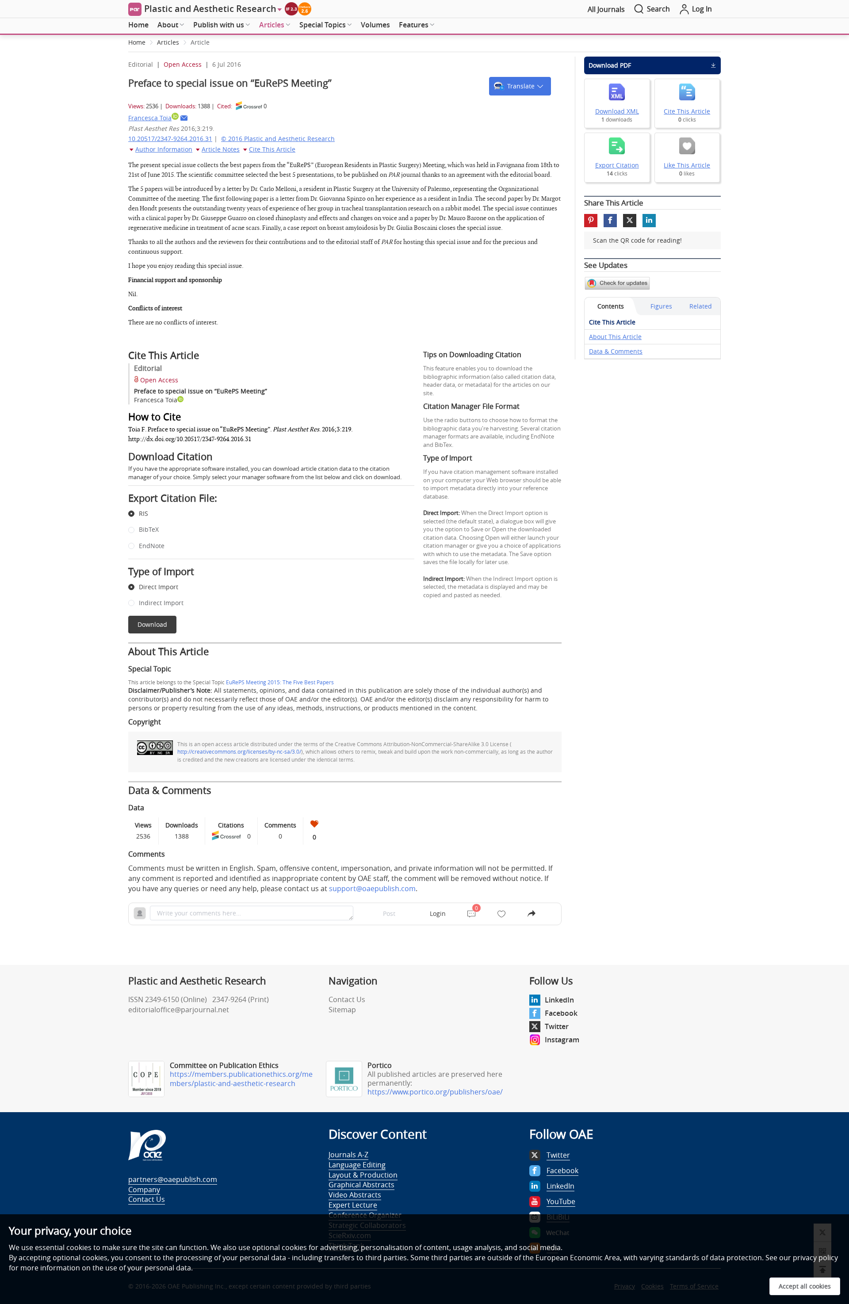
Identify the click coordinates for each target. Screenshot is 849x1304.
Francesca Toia (150, 118)
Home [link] (136, 42)
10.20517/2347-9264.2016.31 (170, 138)
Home (138, 25)
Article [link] (200, 42)
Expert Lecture (353, 1205)
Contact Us (347, 999)
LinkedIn (559, 1000)
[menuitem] (138, 25)
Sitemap (342, 1009)
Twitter (557, 1026)
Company (144, 1189)
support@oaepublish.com (372, 888)
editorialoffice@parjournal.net (178, 1009)
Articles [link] (168, 42)
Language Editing (357, 1165)
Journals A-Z (348, 1154)
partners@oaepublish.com (172, 1179)
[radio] (264, 514)
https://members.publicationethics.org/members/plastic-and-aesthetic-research (241, 1078)
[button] (520, 86)
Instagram (562, 1040)
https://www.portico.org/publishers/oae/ (435, 1092)
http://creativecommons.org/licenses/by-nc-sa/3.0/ (239, 751)
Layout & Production (363, 1175)
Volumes (375, 25)
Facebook (561, 1013)
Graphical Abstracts (361, 1185)
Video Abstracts (355, 1195)
